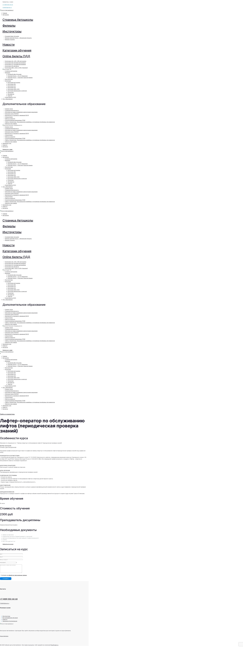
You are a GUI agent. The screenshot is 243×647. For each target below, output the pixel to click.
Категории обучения (17, 50)
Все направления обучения (10, 617)
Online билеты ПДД (16, 56)
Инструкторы (12, 31)
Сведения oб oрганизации (10, 621)
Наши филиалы (4, 636)
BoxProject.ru (54, 645)
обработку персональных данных (17, 575)
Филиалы (9, 25)
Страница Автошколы (18, 19)
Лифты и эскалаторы (7, 414)
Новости (9, 44)
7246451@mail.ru (7, 7)
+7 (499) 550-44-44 (8, 4)
